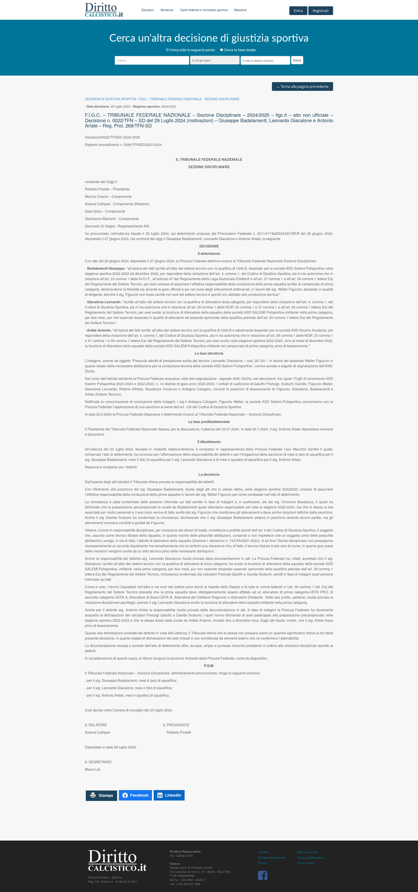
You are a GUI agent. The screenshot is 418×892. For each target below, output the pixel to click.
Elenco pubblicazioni (310, 857)
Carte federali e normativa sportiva (204, 10)
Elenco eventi (305, 863)
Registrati (321, 10)
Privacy (263, 863)
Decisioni (148, 10)
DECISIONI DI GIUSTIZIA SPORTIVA (110, 99)
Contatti (263, 852)
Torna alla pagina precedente (302, 86)
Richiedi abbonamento (272, 857)
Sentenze (167, 10)
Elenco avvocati (307, 852)
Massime (240, 10)
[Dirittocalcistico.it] (110, 10)
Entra (298, 10)
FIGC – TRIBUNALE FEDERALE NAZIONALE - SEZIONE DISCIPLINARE (189, 99)
